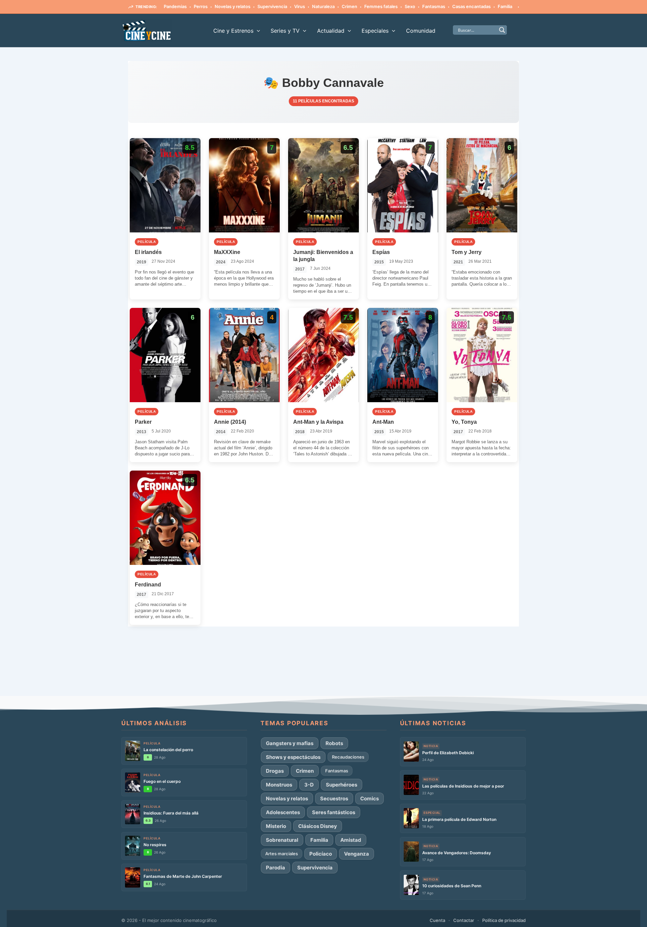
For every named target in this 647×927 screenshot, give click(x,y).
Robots (334, 743)
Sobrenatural (282, 840)
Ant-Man (383, 422)
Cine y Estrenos (233, 30)
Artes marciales (281, 853)
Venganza (356, 854)
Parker (143, 422)
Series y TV (285, 30)
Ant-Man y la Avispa (318, 422)
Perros (201, 6)
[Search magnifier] (502, 30)
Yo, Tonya (464, 422)
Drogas (275, 771)
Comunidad (420, 30)
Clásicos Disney (317, 826)
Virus (299, 6)
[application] (256, 30)
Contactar (463, 920)
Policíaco (320, 854)
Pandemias (175, 6)
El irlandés (148, 252)
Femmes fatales (381, 6)
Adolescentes (283, 812)
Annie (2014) (230, 422)
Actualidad (330, 30)
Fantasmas (433, 6)
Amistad (350, 840)
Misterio (276, 826)
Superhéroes (341, 784)
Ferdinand (148, 584)
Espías (381, 252)
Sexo (410, 6)
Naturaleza (323, 6)
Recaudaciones (348, 757)
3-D (309, 784)
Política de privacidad (504, 920)
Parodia (275, 867)
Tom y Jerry (467, 252)
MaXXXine (227, 252)
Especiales (375, 30)
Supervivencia (272, 6)
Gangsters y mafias (289, 743)
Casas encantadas (471, 6)
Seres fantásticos (333, 812)
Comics (369, 798)
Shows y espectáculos (293, 757)
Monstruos (279, 784)
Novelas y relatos (232, 6)
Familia (505, 6)
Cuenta (437, 920)
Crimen (349, 6)
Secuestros (334, 798)
